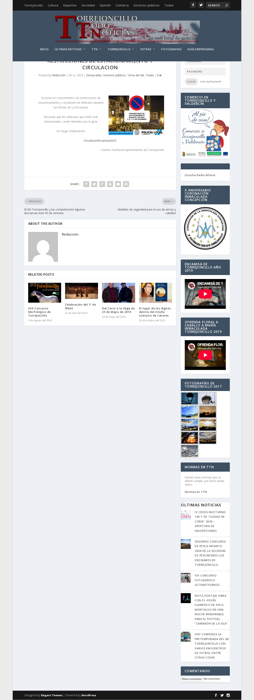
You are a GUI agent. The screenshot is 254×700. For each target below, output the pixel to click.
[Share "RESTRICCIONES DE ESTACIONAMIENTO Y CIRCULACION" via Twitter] (94, 184)
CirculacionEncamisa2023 (100, 140)
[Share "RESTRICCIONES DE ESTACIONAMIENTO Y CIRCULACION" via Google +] (102, 184)
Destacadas (94, 75)
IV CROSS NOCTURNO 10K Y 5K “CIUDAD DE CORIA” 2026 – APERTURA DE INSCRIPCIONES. (210, 521)
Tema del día (135, 75)
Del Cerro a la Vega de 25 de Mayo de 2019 (118, 310)
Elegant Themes (51, 695)
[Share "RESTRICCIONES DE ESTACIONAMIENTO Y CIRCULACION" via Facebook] (86, 184)
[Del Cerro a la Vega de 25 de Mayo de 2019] (118, 293)
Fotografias (171, 49)
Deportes (70, 5)
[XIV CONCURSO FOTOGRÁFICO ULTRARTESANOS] (186, 578)
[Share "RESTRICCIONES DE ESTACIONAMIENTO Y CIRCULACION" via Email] (118, 184)
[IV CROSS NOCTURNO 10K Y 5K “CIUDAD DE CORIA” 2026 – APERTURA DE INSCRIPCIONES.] (186, 515)
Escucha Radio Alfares (200, 175)
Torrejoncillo (33, 5)
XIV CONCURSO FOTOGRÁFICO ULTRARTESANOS (207, 580)
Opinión (105, 5)
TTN (94, 49)
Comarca (122, 5)
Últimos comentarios (192, 679)
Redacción (58, 75)
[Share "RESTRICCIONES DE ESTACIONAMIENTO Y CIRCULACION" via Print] (126, 184)
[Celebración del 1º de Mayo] (81, 291)
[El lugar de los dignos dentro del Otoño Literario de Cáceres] (155, 293)
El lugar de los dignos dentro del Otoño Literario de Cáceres (155, 311)
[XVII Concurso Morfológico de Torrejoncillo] (44, 293)
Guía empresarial (200, 49)
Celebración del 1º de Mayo (80, 306)
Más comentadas (212, 679)
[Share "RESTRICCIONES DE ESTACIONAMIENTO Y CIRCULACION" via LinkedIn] (110, 184)
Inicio (44, 49)
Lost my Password (210, 81)
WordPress (89, 695)
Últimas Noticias (68, 49)
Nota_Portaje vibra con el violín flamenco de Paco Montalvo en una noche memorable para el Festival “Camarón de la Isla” (211, 609)
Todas (169, 5)
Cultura (53, 5)
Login (191, 81)
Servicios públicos (147, 5)
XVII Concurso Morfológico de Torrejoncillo (39, 311)
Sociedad (88, 5)
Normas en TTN (196, 492)
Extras (145, 49)
